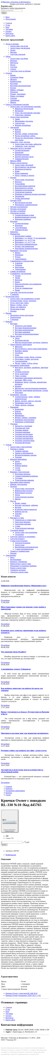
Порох (17, 282)
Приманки (19, 255)
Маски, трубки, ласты (19, 305)
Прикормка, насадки (18, 395)
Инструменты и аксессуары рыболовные (31, 349)
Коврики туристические (19, 472)
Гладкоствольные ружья (24, 215)
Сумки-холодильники (19, 541)
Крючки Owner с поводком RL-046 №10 (21, 993)
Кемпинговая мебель (18, 459)
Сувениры (14, 319)
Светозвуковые (21, 228)
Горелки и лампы (17, 449)
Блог (7, 27)
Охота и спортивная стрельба (17, 104)
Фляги (17, 516)
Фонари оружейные (23, 125)
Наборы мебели (21, 466)
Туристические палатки (24, 497)
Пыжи (17, 290)
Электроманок (20, 259)
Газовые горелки (21, 451)
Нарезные (19, 225)
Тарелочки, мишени (23, 115)
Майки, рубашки (17, 90)
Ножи (17, 171)
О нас (8, 25)
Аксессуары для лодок (19, 46)
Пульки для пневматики (24, 246)
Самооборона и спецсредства (21, 261)
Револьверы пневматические (26, 248)
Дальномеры (20, 184)
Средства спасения (17, 54)
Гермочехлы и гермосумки (25, 520)
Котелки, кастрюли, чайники (26, 505)
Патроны (13, 221)
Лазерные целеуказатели (24, 190)
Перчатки (14, 92)
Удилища (13, 424)
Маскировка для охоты (24, 121)
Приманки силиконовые (24, 422)
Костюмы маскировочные (20, 86)
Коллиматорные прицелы (25, 186)
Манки (17, 253)
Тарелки (18, 514)
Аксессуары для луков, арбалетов (28, 144)
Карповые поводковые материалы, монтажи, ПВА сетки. (28, 379)
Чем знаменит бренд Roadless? (13, 652)
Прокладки (19, 286)
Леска (17, 338)
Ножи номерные (21, 173)
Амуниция (14, 127)
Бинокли (18, 182)
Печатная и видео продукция (21, 315)
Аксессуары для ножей (24, 165)
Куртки (13, 88)
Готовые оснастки (22, 372)
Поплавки (19, 393)
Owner (8, 795)
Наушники (19, 111)
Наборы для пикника (18, 484)
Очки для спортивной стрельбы (27, 113)
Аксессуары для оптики (24, 180)
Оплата (8, 31)
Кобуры (18, 129)
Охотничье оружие (17, 213)
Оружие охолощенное (19, 207)
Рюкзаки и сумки (17, 518)
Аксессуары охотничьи (19, 117)
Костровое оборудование (20, 482)
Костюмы (14, 84)
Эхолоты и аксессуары (19, 572)
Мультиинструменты (23, 169)
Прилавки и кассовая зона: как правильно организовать (24, 733)
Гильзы (18, 276)
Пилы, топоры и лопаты (24, 175)
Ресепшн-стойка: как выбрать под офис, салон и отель (24, 751)
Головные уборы (16, 77)
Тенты (17, 495)
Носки (12, 65)
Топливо (18, 457)
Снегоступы (20, 123)
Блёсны (18, 411)
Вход (8, 17)
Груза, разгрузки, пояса (19, 303)
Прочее (8, 313)
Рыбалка (9, 322)
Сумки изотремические (24, 549)
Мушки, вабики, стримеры (25, 418)
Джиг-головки (20, 376)
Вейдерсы (14, 63)
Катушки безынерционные (25, 328)
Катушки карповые (22, 332)
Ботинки (13, 61)
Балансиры (19, 409)
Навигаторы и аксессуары (20, 564)
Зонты (17, 461)
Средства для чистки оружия (21, 292)
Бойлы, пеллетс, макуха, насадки (28, 401)
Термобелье (14, 100)
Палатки (13, 486)
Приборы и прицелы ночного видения (30, 194)
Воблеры (18, 413)
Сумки (17, 526)
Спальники (19, 534)
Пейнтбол (14, 232)
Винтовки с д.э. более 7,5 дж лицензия (30, 238)
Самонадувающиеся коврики (26, 476)
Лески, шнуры (16, 336)
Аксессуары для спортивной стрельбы (25, 107)
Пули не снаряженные (24, 288)
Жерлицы (18, 347)
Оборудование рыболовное (21, 344)
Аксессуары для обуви (19, 58)
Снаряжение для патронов (20, 274)
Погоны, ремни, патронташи (26, 134)
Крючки (18, 386)
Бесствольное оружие (23, 203)
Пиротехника (15, 317)
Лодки (12, 50)
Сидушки (18, 478)
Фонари (13, 311)
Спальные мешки (17, 530)
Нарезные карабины (23, 219)
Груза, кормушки (21, 374)
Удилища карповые (22, 432)
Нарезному (19, 152)
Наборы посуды (21, 511)
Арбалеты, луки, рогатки (20, 142)
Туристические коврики (24, 480)
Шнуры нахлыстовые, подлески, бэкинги (31, 342)
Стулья (17, 470)
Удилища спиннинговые (24, 441)
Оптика (13, 177)
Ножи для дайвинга (18, 307)
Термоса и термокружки (19, 551)
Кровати (18, 463)
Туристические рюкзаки (24, 528)
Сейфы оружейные (17, 271)
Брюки (13, 75)
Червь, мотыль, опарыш (24, 405)
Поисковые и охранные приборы (23, 566)
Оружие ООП (15, 200)
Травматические (21, 230)
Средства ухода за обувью (20, 71)
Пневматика (15, 234)
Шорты (13, 102)
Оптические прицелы (23, 192)
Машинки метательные (24, 109)
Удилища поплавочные (24, 438)
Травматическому (22, 159)
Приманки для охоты (18, 251)
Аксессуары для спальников (26, 532)
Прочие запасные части (24, 157)
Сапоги (13, 69)
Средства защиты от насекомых (22, 537)
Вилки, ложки (20, 503)
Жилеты (13, 79)
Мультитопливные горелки (26, 455)
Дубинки (18, 265)
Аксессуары (19, 545)
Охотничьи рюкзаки (23, 524)
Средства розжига (17, 539)
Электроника (11, 555)
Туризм (8, 445)
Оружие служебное (18, 211)
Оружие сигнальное (18, 209)
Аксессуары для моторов (20, 48)
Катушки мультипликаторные (27, 334)
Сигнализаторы (21, 361)
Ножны (18, 132)
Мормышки (19, 415)
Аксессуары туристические (21, 447)
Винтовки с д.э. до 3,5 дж (25, 240)
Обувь (8, 56)
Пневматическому (22, 155)
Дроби (17, 278)
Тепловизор (19, 196)
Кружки (18, 507)
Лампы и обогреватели (24, 453)
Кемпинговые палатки (24, 491)
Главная (9, 23)
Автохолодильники (22, 543)
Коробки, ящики (21, 351)
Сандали (13, 67)
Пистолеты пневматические (26, 244)
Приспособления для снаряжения (28, 284)
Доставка (9, 29)
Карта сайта (10, 36)
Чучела (17, 257)
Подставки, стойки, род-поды (26, 359)
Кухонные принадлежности (26, 509)
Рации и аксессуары (18, 568)
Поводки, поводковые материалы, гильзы (31, 390)
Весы (12, 557)
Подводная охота (12, 296)
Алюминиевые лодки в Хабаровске (16, 669)
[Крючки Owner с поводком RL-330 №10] (10, 832)
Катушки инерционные (24, 330)
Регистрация (11, 19)
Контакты (9, 33)
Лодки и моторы (12, 44)
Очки (17, 355)
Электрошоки (20, 269)
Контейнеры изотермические (26, 547)
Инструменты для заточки (25, 167)
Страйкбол (14, 294)
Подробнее (5, 600)
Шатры (18, 499)
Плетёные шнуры (22, 340)
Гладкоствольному (22, 150)
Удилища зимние (21, 430)
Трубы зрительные (22, 198)
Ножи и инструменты (19, 163)
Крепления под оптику (24, 188)
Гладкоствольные (22, 223)
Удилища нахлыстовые (24, 436)
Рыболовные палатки (23, 493)
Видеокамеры (15, 560)
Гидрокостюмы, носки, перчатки (23, 301)
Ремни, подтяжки (17, 96)
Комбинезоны (15, 81)
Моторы (13, 52)
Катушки (13, 324)
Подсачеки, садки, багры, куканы (28, 357)
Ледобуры (19, 353)
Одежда (9, 73)
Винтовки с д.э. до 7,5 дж (25, 242)
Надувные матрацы (22, 474)
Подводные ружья (17, 309)
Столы (17, 468)
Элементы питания (17, 570)
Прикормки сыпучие (23, 403)
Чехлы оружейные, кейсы (25, 136)
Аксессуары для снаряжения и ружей (25, 299)
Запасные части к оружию (20, 148)
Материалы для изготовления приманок (31, 388)
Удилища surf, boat (22, 428)
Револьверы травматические (26, 205)
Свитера (13, 98)
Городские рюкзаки (22, 522)
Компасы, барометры (18, 562)
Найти (4, 13)
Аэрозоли (19, 263)
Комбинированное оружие (25, 217)
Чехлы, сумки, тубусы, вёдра (26, 363)
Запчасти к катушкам (23, 326)
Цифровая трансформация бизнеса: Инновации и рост (24, 586)
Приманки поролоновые (24, 420)
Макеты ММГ (15, 161)
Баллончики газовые (23, 236)
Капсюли (18, 280)
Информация (11, 855)
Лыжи (17, 119)
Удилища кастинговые (24, 434)
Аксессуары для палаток (24, 489)
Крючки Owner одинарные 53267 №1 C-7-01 (23, 995)
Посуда (13, 501)
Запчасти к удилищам (23, 426)
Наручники (19, 267)
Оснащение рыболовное (20, 365)
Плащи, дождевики (18, 94)
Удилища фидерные (23, 443)
